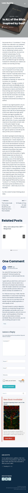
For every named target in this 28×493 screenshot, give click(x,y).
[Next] (24, 236)
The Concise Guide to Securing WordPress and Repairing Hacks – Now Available (7, 206)
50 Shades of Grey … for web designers (21, 204)
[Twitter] (3, 479)
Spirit (16, 16)
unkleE (10, 267)
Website (5, 375)
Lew (6, 27)
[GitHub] (9, 479)
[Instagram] (6, 479)
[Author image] (3, 27)
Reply (5, 323)
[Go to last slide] (4, 236)
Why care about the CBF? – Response (14, 228)
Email (5, 368)
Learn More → (9, 438)
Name (5, 361)
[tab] (12, 250)
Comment (6, 341)
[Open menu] (24, 4)
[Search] (23, 393)
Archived (12, 16)
